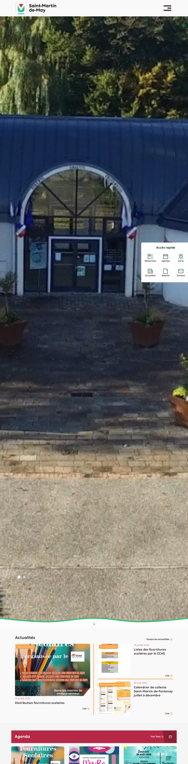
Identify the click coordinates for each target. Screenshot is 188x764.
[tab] (19, 577)
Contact (181, 276)
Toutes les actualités (157, 639)
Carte (181, 261)
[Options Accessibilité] (183, 25)
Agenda (166, 261)
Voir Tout (155, 737)
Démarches (150, 261)
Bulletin (165, 276)
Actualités (150, 276)
